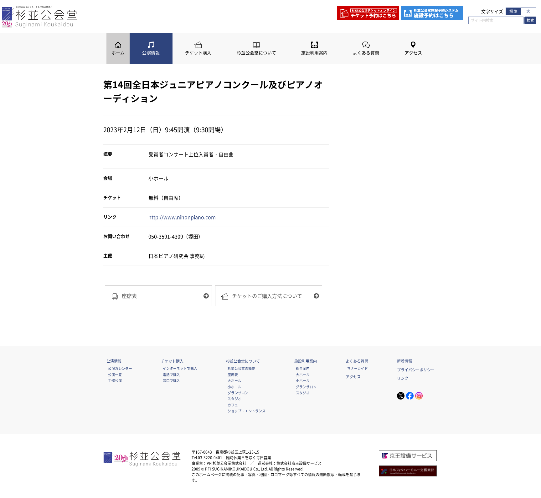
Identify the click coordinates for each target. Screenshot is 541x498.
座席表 (233, 374)
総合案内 (303, 368)
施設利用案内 (314, 52)
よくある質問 (366, 52)
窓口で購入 (171, 380)
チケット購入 (198, 52)
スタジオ (234, 398)
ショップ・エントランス (246, 410)
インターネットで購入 (180, 368)
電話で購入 (171, 374)
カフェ (233, 404)
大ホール (234, 380)
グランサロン (238, 392)
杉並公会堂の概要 (241, 368)
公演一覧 (115, 374)
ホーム (118, 52)
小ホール (234, 386)
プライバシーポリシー (416, 370)
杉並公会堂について (256, 52)
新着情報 (404, 361)
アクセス (413, 52)
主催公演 (115, 380)
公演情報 (151, 52)
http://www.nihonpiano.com (182, 217)
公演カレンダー (120, 368)
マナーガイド (357, 368)
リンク (402, 378)
